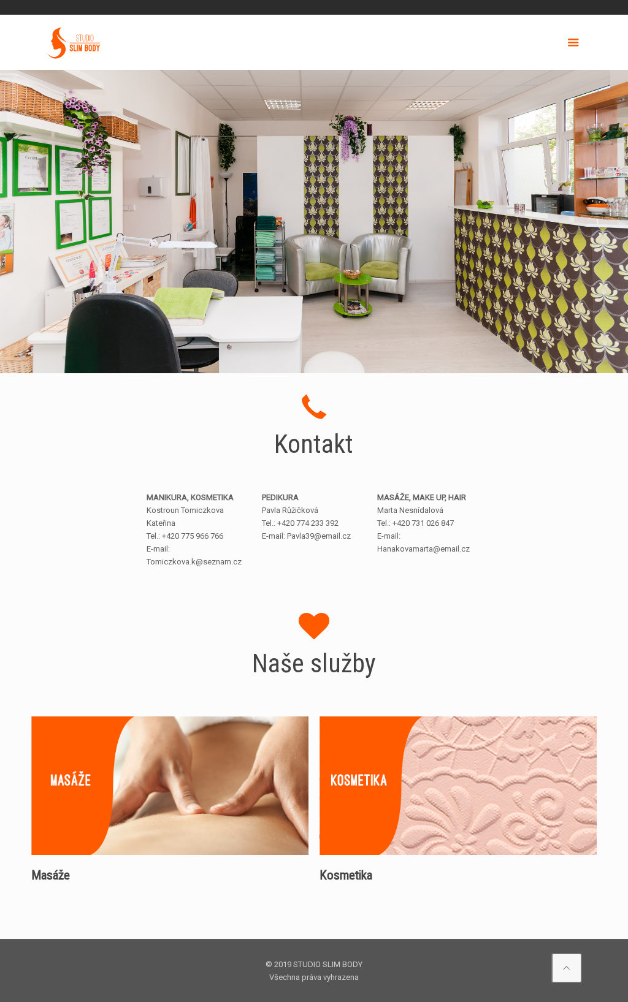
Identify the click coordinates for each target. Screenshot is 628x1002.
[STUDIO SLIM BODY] (74, 42)
